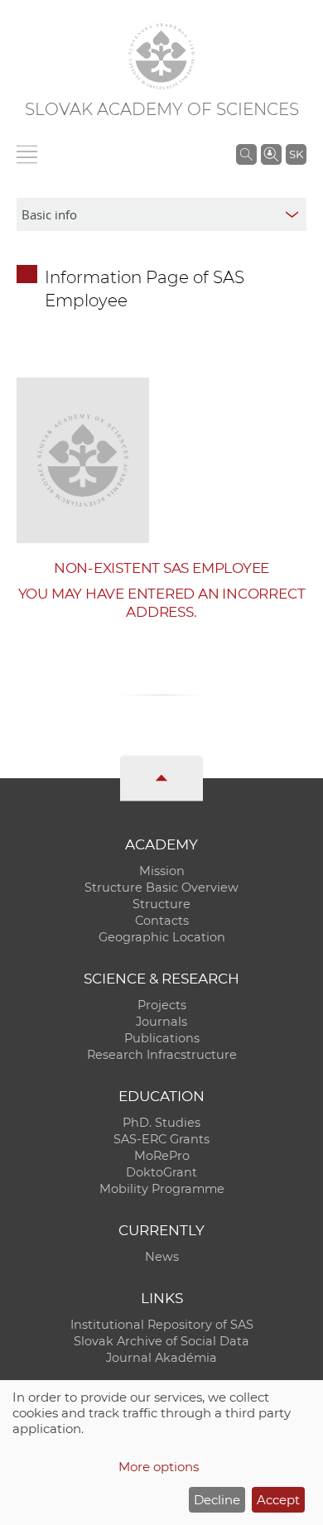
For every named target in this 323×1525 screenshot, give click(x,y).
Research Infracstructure (162, 1054)
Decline (217, 1500)
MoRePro (162, 1155)
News (162, 1256)
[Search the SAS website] (246, 154)
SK (296, 154)
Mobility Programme (161, 1188)
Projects (161, 1005)
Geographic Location (162, 937)
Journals (161, 1021)
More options (158, 1466)
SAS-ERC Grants (161, 1139)
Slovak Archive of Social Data (161, 1341)
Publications (162, 1038)
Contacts (162, 920)
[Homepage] (161, 56)
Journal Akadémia (161, 1357)
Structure (161, 904)
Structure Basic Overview (161, 887)
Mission (162, 871)
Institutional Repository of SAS (161, 1324)
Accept (278, 1500)
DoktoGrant (161, 1172)
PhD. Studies (161, 1122)
